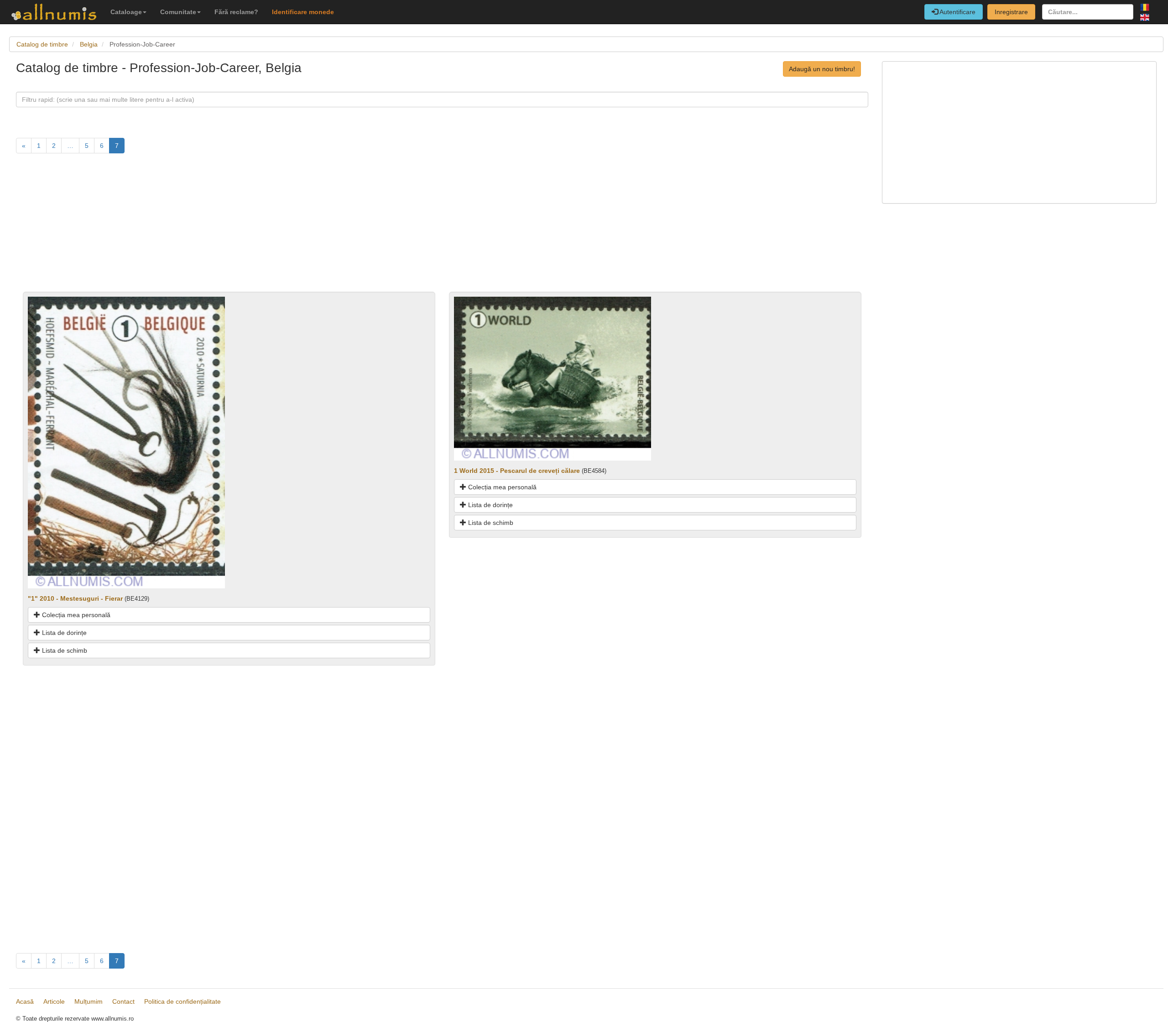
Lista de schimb (63, 650)
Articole (54, 1001)
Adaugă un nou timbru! (822, 69)
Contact (123, 1001)
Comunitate (178, 12)
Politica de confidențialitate (182, 1001)
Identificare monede (303, 12)
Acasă (25, 1001)
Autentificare (956, 12)
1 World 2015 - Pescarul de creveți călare (517, 470)
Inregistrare (1011, 12)
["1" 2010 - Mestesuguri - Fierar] (126, 441)
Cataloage (126, 12)
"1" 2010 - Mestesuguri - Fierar (75, 598)
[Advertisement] (289, 228)
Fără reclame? (236, 12)
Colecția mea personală (75, 614)
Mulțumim (88, 1001)
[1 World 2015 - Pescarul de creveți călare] (552, 378)
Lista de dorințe (63, 632)
